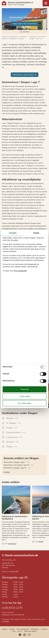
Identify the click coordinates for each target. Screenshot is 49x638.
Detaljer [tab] (36, 233)
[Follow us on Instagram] (24, 634)
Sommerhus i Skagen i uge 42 (15, 468)
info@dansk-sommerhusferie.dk (13, 615)
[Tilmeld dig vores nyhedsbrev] (29, 634)
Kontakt (12, 629)
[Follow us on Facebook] (20, 634)
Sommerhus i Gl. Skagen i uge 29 (16, 465)
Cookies (4, 629)
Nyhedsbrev (35, 629)
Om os (19, 631)
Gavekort (44, 629)
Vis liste (6, 472)
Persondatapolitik (23, 629)
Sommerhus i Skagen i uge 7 (14, 462)
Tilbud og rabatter (30, 631)
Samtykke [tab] (13, 233)
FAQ (13, 631)
